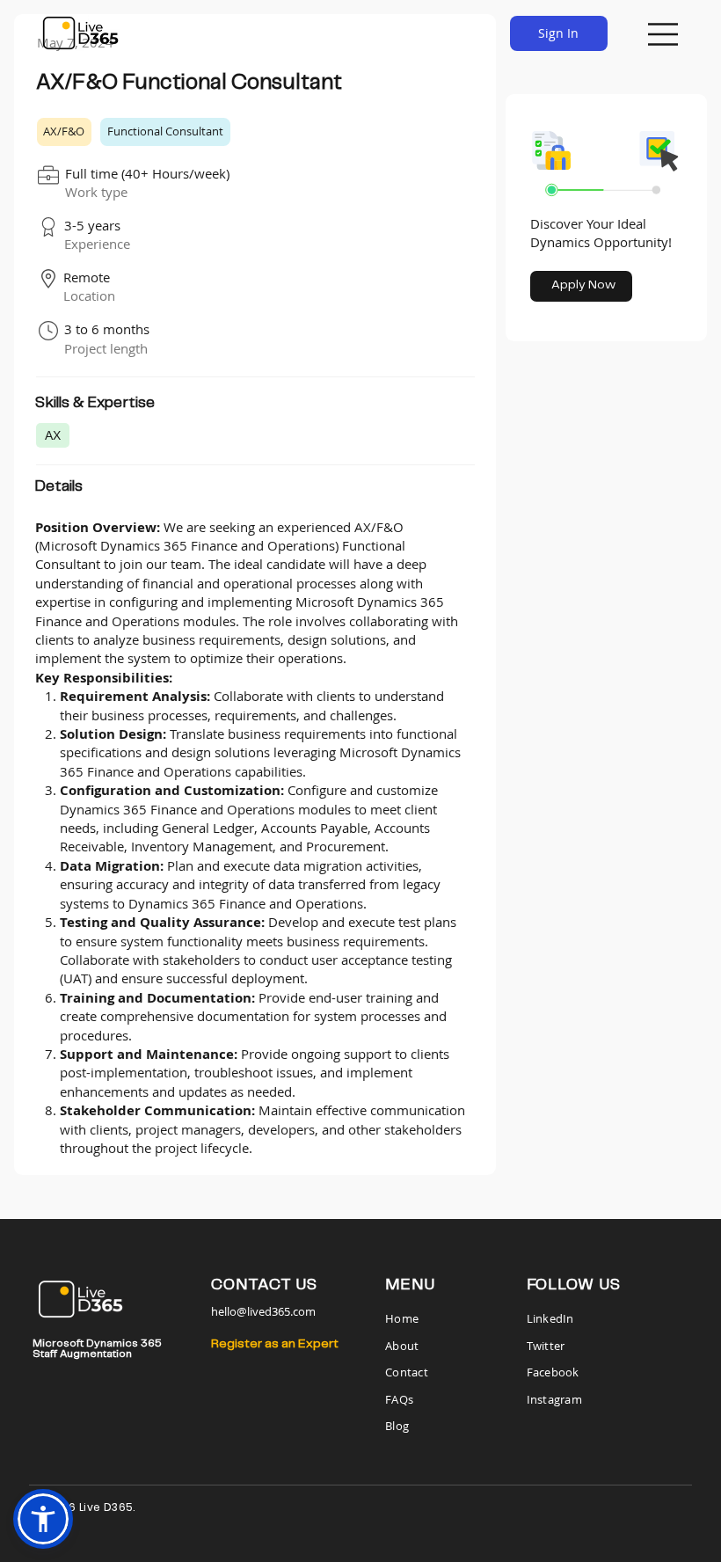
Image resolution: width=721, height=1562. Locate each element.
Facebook (553, 1372)
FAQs (399, 1399)
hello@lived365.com (263, 1311)
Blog (397, 1426)
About (402, 1346)
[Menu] (664, 34)
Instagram (554, 1399)
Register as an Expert (275, 1344)
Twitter (546, 1346)
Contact (406, 1372)
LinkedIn (550, 1318)
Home (403, 1318)
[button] (43, 1518)
